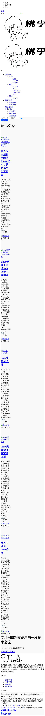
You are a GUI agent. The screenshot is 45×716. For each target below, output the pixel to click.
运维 (11, 96)
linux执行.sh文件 (5, 361)
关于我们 (8, 680)
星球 (8, 5)
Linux (3, 230)
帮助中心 (8, 686)
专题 (6, 7)
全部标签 (4, 120)
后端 (11, 77)
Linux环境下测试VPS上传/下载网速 (5, 268)
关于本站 (8, 109)
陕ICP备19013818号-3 (9, 708)
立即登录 (11, 652)
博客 (8, 74)
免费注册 (4, 652)
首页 (6, 3)
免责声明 (8, 682)
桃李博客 (16, 705)
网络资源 (8, 100)
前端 (11, 84)
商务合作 (8, 684)
